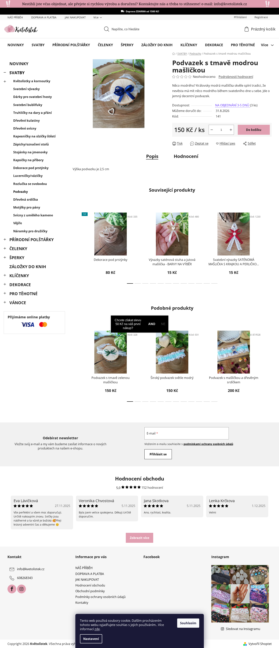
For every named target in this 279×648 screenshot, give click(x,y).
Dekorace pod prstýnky (31, 168)
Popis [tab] (152, 156)
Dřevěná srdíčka (25, 199)
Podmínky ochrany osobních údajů (100, 597)
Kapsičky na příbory (28, 160)
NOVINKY (18, 63)
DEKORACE (20, 284)
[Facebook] (11, 589)
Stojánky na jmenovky (30, 152)
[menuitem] (16, 44)
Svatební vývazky (26, 89)
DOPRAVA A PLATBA (43, 17)
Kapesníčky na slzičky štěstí (34, 136)
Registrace (261, 17)
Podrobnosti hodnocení (236, 77)
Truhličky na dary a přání (32, 113)
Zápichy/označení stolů (31, 144)
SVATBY (17, 72)
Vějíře (17, 223)
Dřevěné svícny (24, 128)
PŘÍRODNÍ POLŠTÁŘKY (31, 239)
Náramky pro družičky (30, 231)
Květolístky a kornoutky (31, 81)
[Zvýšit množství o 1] (231, 130)
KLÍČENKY (19, 275)
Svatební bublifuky (27, 105)
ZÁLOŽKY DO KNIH (27, 266)
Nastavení (91, 639)
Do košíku (253, 130)
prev (76, 247)
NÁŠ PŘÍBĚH (15, 17)
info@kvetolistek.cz (30, 569)
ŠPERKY (16, 257)
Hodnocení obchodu (90, 585)
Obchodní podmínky (90, 591)
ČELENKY (18, 248)
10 (207, 283)
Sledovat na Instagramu (243, 629)
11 (214, 283)
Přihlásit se (158, 454)
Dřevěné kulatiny (26, 120)
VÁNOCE (17, 302)
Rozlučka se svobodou (30, 184)
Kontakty (81, 602)
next (269, 247)
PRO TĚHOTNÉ (23, 293)
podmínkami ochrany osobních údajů (208, 444)
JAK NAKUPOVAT (75, 17)
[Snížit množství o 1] (212, 130)
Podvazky (20, 192)
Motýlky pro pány (26, 207)
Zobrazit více (139, 538)
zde (97, 629)
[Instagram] (21, 589)
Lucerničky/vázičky (28, 176)
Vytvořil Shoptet (260, 644)
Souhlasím (188, 623)
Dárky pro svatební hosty (32, 97)
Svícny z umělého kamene (33, 215)
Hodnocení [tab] (186, 156)
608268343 (25, 578)
